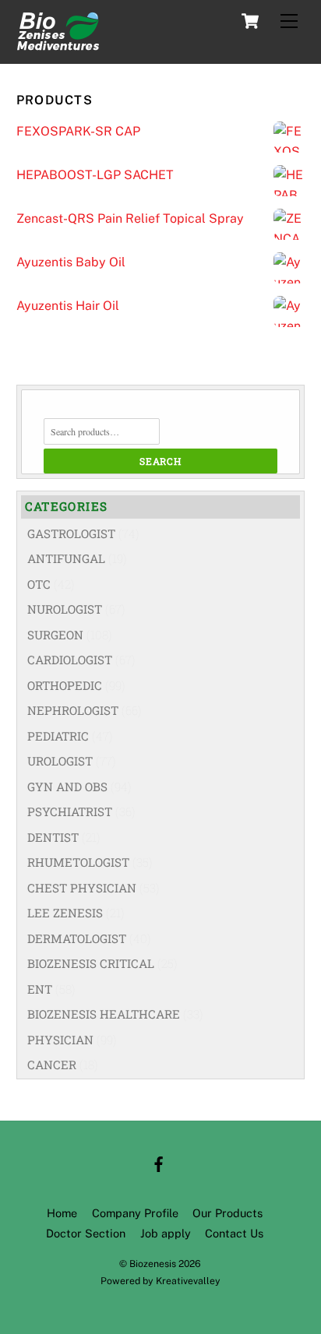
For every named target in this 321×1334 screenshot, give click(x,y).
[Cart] (250, 21)
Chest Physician (81, 888)
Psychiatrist (69, 811)
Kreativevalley (188, 1280)
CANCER (51, 1064)
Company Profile (135, 1213)
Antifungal (66, 558)
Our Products (227, 1213)
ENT (39, 989)
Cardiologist (69, 659)
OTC (39, 584)
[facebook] (159, 1162)
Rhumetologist (78, 862)
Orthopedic (64, 685)
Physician (60, 1039)
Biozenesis (152, 1263)
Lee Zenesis (65, 912)
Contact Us (234, 1233)
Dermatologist (76, 938)
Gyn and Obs (67, 786)
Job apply (165, 1233)
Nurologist (64, 609)
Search (160, 461)
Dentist (53, 837)
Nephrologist (72, 710)
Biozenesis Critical (90, 963)
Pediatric (58, 736)
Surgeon (55, 634)
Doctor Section (85, 1233)
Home (62, 1213)
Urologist (60, 761)
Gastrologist (71, 533)
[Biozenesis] (57, 44)
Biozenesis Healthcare (103, 1014)
